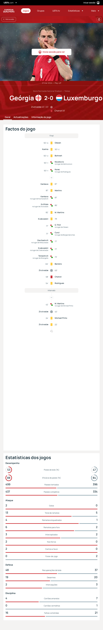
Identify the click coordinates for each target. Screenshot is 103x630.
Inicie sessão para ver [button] (54, 51)
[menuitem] (26, 10)
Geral (7, 117)
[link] (26, 10)
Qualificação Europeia (8, 10)
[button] (75, 10)
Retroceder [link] (9, 19)
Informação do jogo (41, 117)
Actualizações (21, 117)
